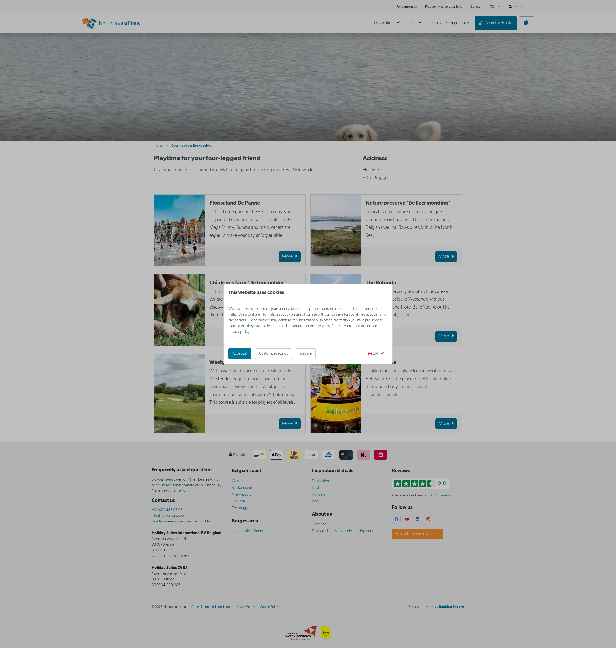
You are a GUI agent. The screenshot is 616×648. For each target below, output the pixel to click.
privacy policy (238, 332)
